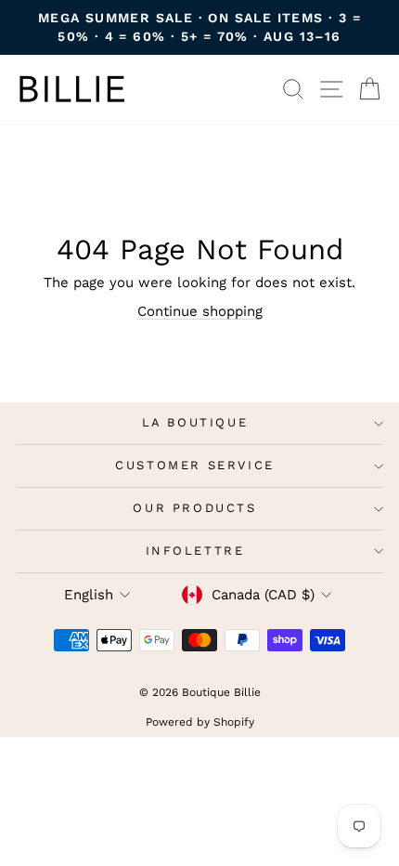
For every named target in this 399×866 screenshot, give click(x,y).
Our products (194, 508)
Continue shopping (200, 311)
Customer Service (195, 465)
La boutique (195, 422)
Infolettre (195, 551)
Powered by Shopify (200, 721)
